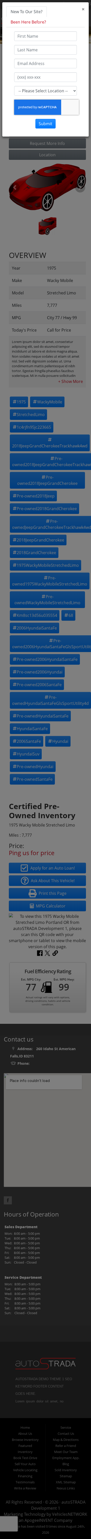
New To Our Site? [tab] (26, 11)
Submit (45, 123)
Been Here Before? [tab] (28, 22)
